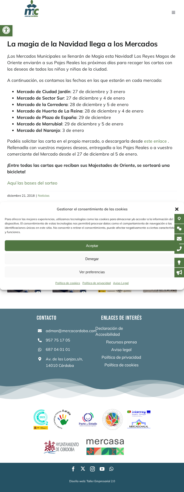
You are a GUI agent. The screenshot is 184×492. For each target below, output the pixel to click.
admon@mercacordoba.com (71, 330)
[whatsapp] (111, 469)
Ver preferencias (92, 272)
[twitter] (82, 468)
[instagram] (92, 469)
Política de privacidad (96, 283)
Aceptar (92, 246)
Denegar (92, 259)
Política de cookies (67, 283)
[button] (6, 30)
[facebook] (73, 469)
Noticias (43, 195)
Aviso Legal (121, 283)
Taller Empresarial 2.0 (100, 481)
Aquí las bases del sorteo (32, 183)
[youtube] (102, 469)
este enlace (155, 141)
